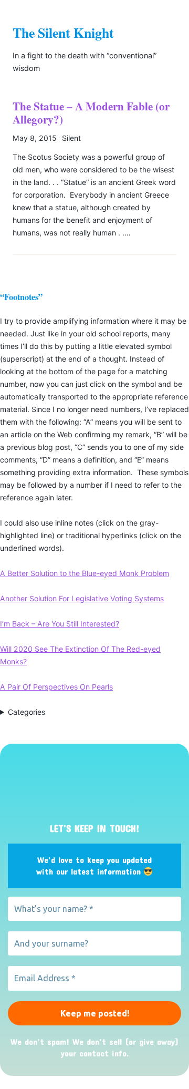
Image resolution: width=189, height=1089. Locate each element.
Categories (26, 711)
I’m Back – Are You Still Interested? (59, 623)
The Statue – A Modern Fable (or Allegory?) (91, 113)
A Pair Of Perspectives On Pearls (56, 686)
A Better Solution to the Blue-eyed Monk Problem (84, 573)
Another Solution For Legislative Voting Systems (82, 598)
